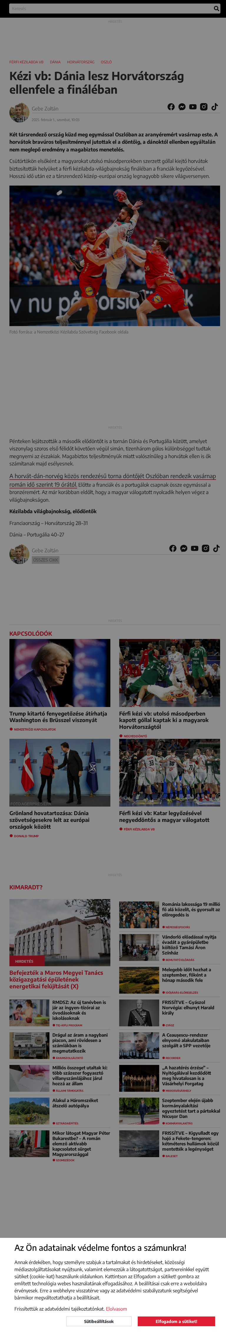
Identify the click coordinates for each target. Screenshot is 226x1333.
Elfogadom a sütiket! (176, 1321)
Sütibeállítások (99, 1321)
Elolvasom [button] (116, 1309)
